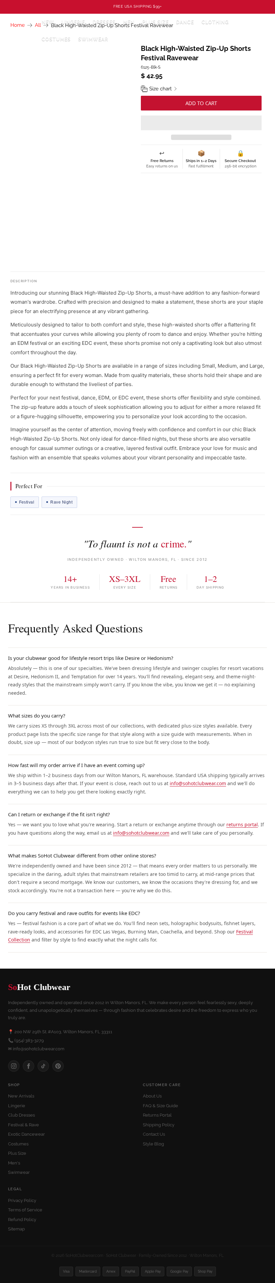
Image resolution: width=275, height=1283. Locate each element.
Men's (14, 1162)
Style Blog (153, 1143)
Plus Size (155, 22)
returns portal (242, 824)
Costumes (18, 1143)
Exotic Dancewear (26, 1134)
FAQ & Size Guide (160, 1105)
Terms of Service (25, 1209)
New (48, 22)
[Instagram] (13, 1066)
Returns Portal (157, 1115)
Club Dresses (21, 1115)
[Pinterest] (58, 1066)
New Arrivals (21, 1096)
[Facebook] (28, 1066)
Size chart (160, 89)
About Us (152, 1096)
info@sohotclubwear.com (198, 783)
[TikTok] (43, 1066)
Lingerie (16, 1105)
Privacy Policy (22, 1200)
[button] (201, 123)
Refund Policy (22, 1219)
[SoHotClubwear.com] (20, 30)
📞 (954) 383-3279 (26, 1040)
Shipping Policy (158, 1124)
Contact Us (154, 1134)
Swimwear (93, 39)
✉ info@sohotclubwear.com (36, 1048)
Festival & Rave (23, 1124)
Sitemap (16, 1228)
